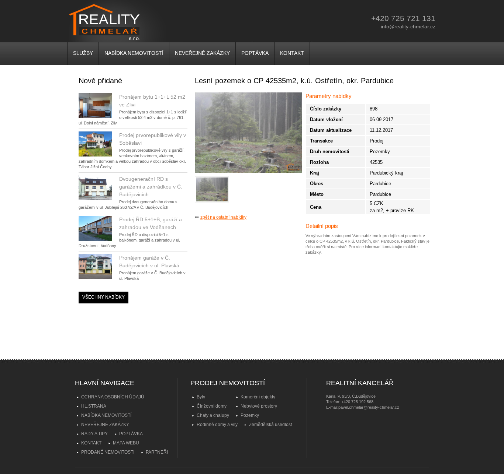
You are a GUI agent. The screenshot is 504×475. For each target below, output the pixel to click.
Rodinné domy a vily (217, 424)
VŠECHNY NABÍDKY (103, 297)
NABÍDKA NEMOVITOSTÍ (133, 53)
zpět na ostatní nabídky (223, 217)
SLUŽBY (83, 53)
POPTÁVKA (255, 53)
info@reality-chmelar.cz (408, 26)
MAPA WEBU (126, 443)
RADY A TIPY (94, 433)
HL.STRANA (93, 406)
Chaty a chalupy (213, 415)
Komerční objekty (258, 397)
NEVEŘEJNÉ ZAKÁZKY (202, 53)
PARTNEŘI (157, 452)
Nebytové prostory (259, 406)
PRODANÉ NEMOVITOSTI (107, 452)
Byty (201, 397)
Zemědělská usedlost (270, 424)
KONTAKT (292, 53)
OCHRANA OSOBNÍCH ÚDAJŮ (112, 397)
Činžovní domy (212, 406)
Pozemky (250, 415)
